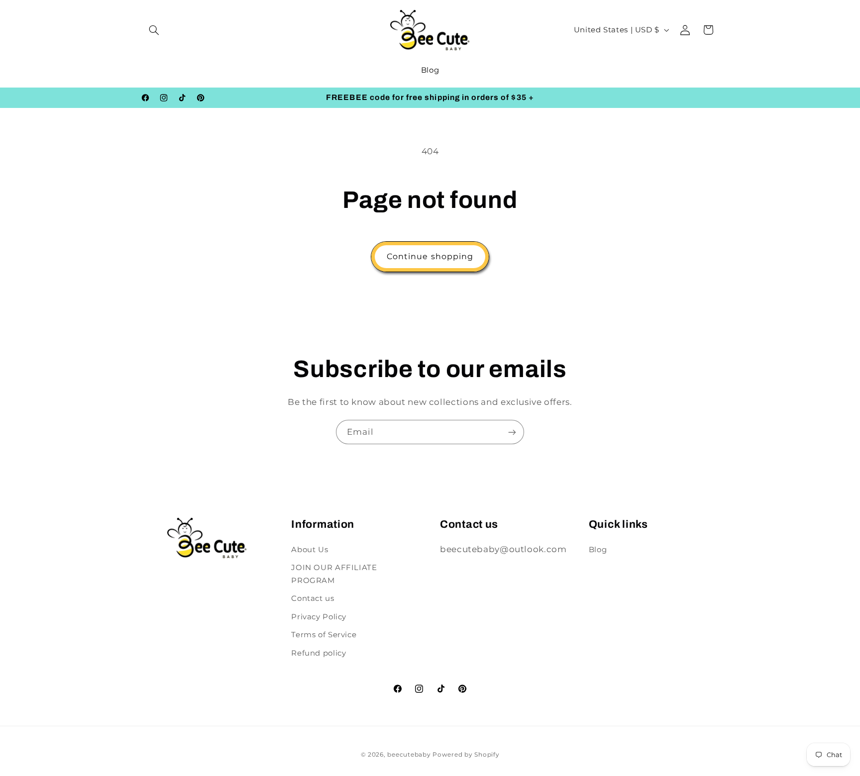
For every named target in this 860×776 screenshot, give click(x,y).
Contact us (312, 598)
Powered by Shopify (465, 754)
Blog (598, 549)
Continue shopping (430, 256)
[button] (154, 29)
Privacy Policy (318, 616)
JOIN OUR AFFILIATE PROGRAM (334, 574)
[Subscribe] (512, 432)
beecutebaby (408, 754)
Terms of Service (323, 634)
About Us (309, 549)
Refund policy (318, 653)
